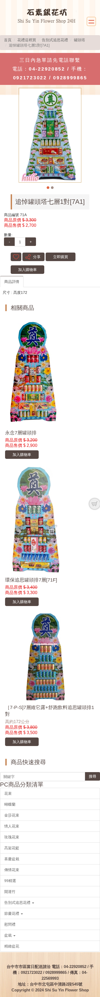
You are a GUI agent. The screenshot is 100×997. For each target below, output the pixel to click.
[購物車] (94, 503)
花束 (8, 793)
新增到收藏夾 (16, 257)
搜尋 (92, 776)
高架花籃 (11, 848)
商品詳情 (11, 281)
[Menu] (91, 21)
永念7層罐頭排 (21, 432)
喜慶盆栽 (11, 859)
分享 (37, 257)
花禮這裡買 (26, 40)
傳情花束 (11, 870)
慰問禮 (9, 924)
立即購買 (60, 257)
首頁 (7, 40)
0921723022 (30, 77)
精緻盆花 (11, 946)
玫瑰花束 (11, 837)
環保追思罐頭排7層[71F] (31, 580)
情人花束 (11, 826)
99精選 (10, 881)
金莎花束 (11, 815)
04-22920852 (47, 69)
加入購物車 (27, 269)
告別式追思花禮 (55, 40)
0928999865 (70, 77)
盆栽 (8, 935)
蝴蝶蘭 (9, 804)
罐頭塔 (79, 40)
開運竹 (9, 891)
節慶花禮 (12, 913)
